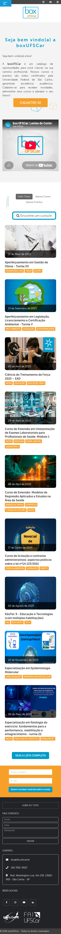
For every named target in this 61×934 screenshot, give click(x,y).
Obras (28, 271)
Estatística (31, 505)
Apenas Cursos (43, 196)
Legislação (28, 329)
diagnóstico (12, 447)
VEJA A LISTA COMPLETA (30, 755)
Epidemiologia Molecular (37, 677)
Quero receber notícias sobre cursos (30, 789)
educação (17, 622)
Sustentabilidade (45, 329)
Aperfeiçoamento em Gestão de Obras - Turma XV (26, 264)
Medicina (19, 441)
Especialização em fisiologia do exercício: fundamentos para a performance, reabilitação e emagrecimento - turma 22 (26, 728)
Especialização (13, 677)
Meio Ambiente (13, 329)
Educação (19, 383)
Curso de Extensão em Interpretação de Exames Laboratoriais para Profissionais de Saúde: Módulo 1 (30, 433)
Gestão (37, 271)
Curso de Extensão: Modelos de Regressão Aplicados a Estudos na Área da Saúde (28, 496)
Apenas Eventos (34, 202)
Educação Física (36, 383)
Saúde (9, 383)
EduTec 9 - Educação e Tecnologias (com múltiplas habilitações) (29, 616)
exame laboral (33, 441)
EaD (7, 622)
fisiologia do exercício (26, 739)
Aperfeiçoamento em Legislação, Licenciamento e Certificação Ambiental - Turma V (27, 320)
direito (44, 568)
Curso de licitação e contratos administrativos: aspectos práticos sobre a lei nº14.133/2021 (28, 560)
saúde (9, 739)
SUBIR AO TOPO (30, 805)
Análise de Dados (14, 505)
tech (27, 622)
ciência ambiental (15, 568)
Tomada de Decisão (16, 510)
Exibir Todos (24, 196)
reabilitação (47, 739)
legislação (32, 568)
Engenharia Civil (14, 271)
